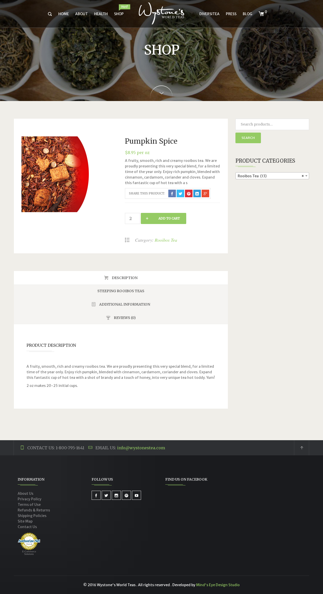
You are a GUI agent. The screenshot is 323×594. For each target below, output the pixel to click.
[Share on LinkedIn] (197, 193)
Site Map (25, 521)
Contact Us (27, 527)
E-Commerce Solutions (29, 552)
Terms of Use (29, 504)
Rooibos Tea (166, 240)
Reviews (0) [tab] (124, 317)
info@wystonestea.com (141, 447)
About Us (25, 493)
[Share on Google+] (205, 193)
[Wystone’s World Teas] (161, 14)
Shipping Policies (32, 515)
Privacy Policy (29, 499)
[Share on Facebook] (172, 193)
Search (248, 138)
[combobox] (272, 175)
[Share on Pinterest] (189, 193)
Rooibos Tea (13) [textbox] (271, 176)
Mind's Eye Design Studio (218, 585)
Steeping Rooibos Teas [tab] (120, 291)
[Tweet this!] (180, 193)
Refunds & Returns (34, 510)
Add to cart (169, 218)
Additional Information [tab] (124, 304)
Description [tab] (124, 278)
